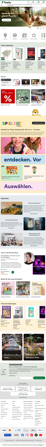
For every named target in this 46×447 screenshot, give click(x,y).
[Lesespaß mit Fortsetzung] (38, 97)
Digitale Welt (37, 421)
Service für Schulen (16, 410)
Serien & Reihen (5, 82)
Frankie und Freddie (31, 59)
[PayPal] (41, 430)
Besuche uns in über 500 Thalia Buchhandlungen (12, 347)
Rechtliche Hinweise (13, 373)
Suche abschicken (11, 5)
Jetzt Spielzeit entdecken (38, 123)
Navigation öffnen (2, 5)
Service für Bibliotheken (17, 412)
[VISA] (4, 430)
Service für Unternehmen (17, 414)
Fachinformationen (4, 409)
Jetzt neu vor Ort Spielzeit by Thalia (34, 347)
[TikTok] (36, 435)
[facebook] (22, 435)
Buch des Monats (33, 36)
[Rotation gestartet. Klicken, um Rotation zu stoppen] (38, 28)
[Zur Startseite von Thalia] (6, 2)
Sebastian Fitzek (25, 82)
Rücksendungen (15, 409)
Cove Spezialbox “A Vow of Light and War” (6, 59)
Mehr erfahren (4, 269)
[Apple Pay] (33, 430)
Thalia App (37, 403)
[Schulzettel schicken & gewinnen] (23, 289)
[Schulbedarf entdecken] (8, 289)
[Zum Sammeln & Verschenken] (23, 97)
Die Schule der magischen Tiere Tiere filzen (12, 173)
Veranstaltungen (38, 423)
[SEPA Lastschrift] (18, 430)
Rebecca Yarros (16, 82)
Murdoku (6, 317)
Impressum (3, 416)
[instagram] (27, 435)
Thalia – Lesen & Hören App (39, 406)
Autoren (3, 79)
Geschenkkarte (38, 413)
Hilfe (13, 403)
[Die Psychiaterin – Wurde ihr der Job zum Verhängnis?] (34, 275)
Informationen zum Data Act (28, 418)
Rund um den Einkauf (28, 401)
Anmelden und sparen (39, 378)
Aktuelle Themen (24, 36)
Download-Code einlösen (29, 410)
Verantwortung (4, 412)
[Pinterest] (31, 435)
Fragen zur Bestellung (28, 403)
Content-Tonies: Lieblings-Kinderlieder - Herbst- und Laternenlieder (34, 173)
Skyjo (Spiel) (31, 317)
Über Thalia (3, 401)
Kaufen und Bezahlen (28, 405)
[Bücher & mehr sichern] (8, 97)
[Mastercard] (10, 430)
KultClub (36, 424)
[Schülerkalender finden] (38, 289)
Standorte (3, 410)
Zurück (41, 28)
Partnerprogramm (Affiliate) (38, 419)
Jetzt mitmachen (33, 213)
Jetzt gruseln (11, 228)
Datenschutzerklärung (28, 416)
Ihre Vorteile (37, 401)
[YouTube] (40, 435)
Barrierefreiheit (4, 414)
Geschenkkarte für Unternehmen (38, 416)
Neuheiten (14, 36)
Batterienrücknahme (16, 407)
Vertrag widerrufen (23, 397)
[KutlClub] (16, 435)
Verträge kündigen (27, 414)
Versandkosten (40, 445)
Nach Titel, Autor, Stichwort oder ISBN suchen (16, 4)
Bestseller (5, 36)
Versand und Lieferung (28, 407)
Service (13, 401)
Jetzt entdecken (23, 18)
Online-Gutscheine (27, 409)
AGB (2, 418)
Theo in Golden (18, 59)
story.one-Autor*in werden (38, 411)
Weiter (43, 28)
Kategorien (4, 85)
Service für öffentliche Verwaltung (16, 417)
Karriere (2, 405)
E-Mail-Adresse (12, 375)
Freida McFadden (35, 82)
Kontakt (13, 405)
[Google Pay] (26, 430)
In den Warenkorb (12, 272)
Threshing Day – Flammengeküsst (18, 317)
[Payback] (7, 435)
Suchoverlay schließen (28, 4)
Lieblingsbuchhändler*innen (40, 408)
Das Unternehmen (4, 403)
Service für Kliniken (16, 419)
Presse (2, 407)
